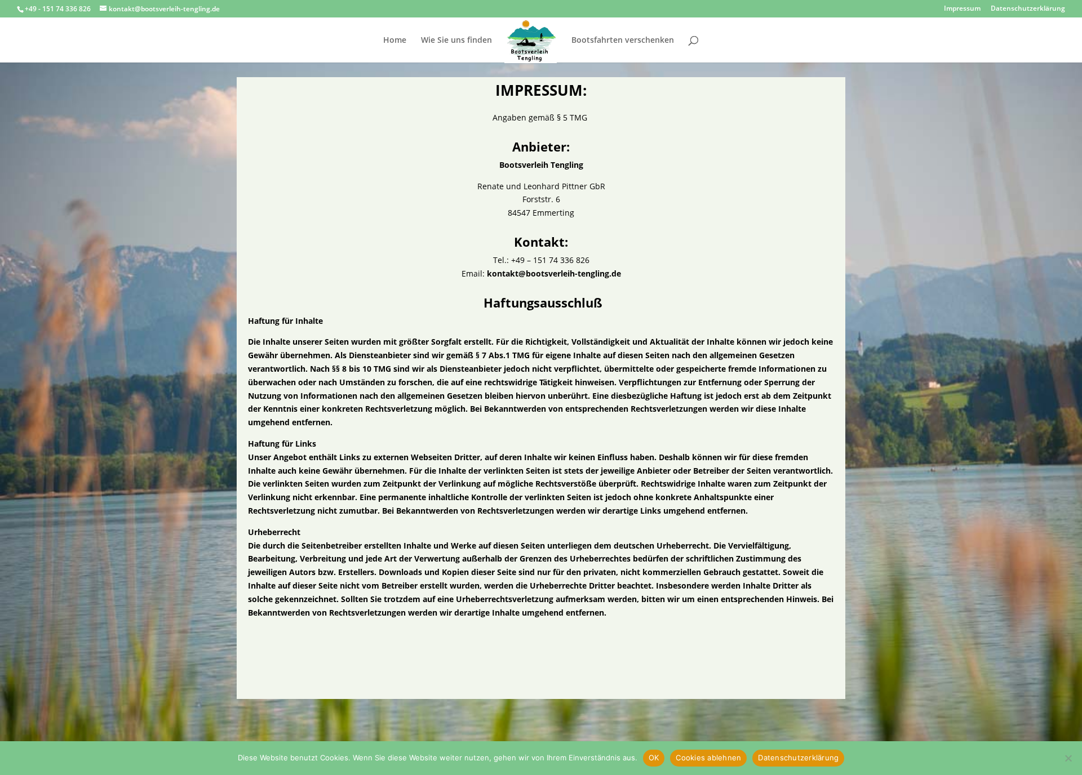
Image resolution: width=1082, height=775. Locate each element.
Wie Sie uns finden (456, 40)
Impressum (962, 9)
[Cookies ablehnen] (1068, 758)
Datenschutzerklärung (1028, 9)
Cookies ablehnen (708, 757)
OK (654, 757)
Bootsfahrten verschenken (622, 40)
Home (394, 40)
